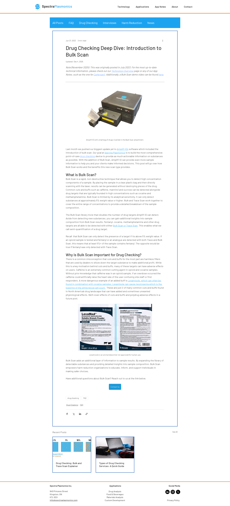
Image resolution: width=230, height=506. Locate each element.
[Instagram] (173, 492)
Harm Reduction (132, 22)
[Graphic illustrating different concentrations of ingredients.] (72, 447)
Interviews (109, 22)
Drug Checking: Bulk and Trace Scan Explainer (69, 464)
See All (175, 432)
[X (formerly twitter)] (178, 492)
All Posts (57, 22)
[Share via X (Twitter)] (73, 414)
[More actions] (162, 40)
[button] (123, 6)
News (150, 22)
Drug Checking (88, 22)
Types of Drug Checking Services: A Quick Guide (111, 464)
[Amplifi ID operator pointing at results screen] (115, 447)
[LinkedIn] (167, 492)
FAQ (71, 22)
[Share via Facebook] (67, 414)
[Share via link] (86, 414)
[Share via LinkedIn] (80, 414)
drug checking (73, 398)
